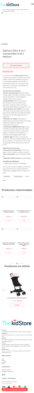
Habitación (12, 9)
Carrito (3, 363)
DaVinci (4, 180)
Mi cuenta (4, 362)
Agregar (9, 220)
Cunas (17, 9)
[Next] (30, 290)
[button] (15, 389)
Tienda (7, 9)
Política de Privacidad (7, 383)
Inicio (3, 9)
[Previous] (3, 290)
